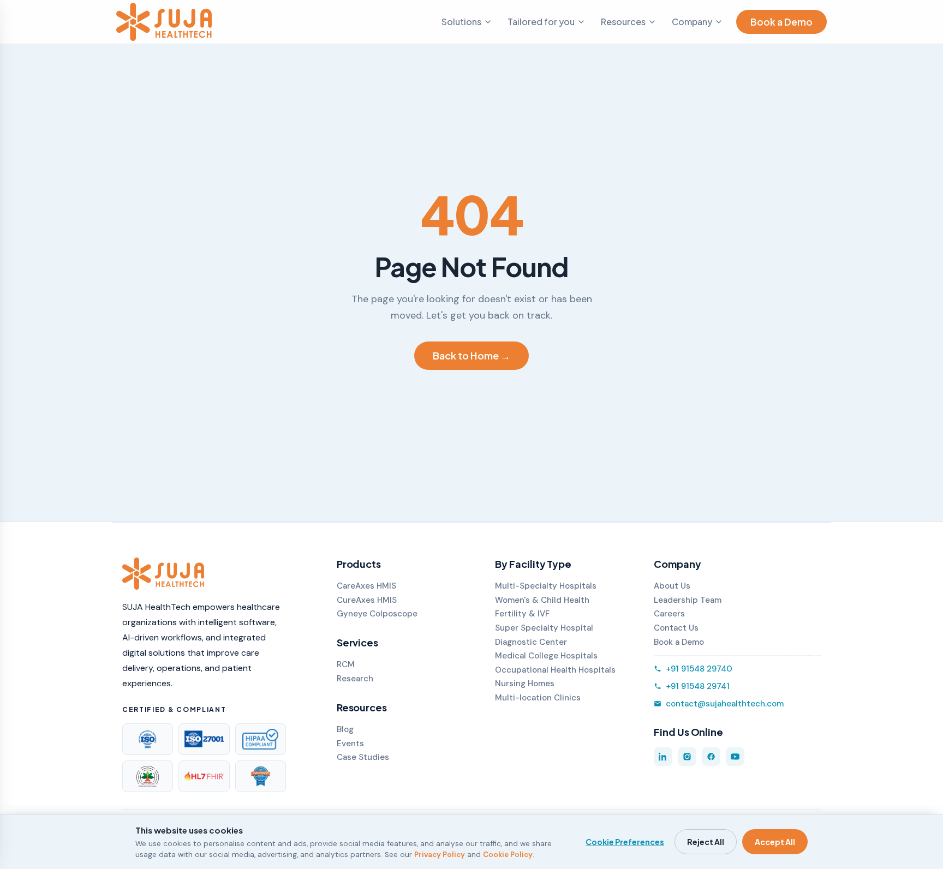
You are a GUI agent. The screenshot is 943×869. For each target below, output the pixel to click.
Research (355, 678)
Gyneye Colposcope (377, 613)
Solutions (461, 21)
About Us (672, 585)
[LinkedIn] (663, 756)
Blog (345, 729)
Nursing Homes (524, 683)
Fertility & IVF (522, 613)
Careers (669, 613)
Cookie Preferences (625, 842)
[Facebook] (711, 756)
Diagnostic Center (531, 642)
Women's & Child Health (542, 600)
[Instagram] (687, 756)
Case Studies (363, 757)
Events (350, 743)
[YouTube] (735, 756)
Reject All (705, 842)
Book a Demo (781, 22)
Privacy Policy (439, 854)
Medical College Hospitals (546, 655)
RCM (346, 664)
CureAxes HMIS (367, 600)
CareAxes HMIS (366, 585)
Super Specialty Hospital (544, 627)
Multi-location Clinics (538, 697)
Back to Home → (471, 355)
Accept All (775, 842)
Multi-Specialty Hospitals (545, 585)
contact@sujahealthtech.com (725, 703)
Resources (623, 21)
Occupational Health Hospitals (555, 669)
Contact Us (676, 627)
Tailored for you (541, 21)
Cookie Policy (508, 854)
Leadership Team (687, 600)
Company (692, 21)
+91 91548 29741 (698, 686)
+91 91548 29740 (699, 668)
